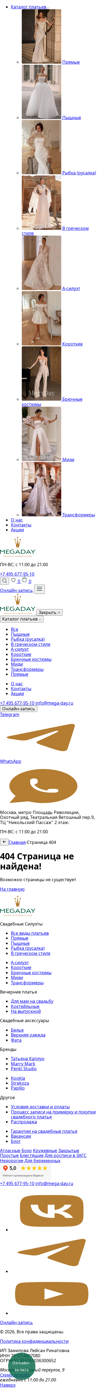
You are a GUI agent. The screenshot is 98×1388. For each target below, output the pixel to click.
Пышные (20, 634)
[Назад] (4, 842)
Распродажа (24, 1122)
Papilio (18, 1088)
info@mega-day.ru (54, 703)
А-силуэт (20, 649)
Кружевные (45, 1150)
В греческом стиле (30, 644)
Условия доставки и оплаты (40, 1107)
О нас (17, 520)
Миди (17, 664)
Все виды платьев (30, 933)
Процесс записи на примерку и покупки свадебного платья (53, 1114)
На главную (12, 889)
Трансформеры (27, 669)
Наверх (8, 1385)
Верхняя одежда (28, 1035)
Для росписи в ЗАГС (65, 1155)
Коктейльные (25, 1006)
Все (14, 629)
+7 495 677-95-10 (17, 574)
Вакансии (21, 1136)
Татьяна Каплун (27, 1059)
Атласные (10, 1150)
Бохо (27, 1150)
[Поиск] (4, 581)
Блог (16, 1141)
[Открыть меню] (39, 589)
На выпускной (26, 1011)
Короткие (21, 654)
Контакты (21, 525)
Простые (9, 1155)
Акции (17, 530)
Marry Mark (23, 1064)
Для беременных (42, 1161)
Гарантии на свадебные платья (44, 1131)
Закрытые (68, 1150)
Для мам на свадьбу (32, 1001)
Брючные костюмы (31, 659)
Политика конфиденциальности (34, 1341)
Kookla (18, 1078)
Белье (17, 1030)
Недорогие (11, 1161)
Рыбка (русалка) (28, 639)
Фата (16, 1040)
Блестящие (32, 1155)
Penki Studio (24, 1069)
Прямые (19, 674)
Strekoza (20, 1083)
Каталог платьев (29, 7)
